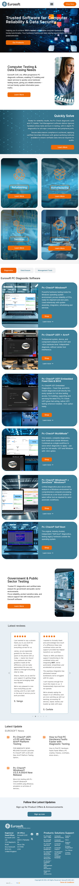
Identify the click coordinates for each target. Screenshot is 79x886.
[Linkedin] (37, 834)
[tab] (8, 270)
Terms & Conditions (67, 882)
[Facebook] (32, 834)
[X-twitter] (32, 839)
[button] (51, 4)
